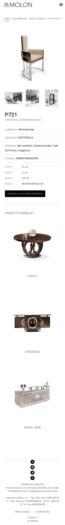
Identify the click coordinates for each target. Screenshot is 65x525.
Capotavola (25, 137)
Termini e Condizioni (32, 518)
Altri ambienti (24, 145)
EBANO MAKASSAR (27, 158)
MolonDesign (26, 129)
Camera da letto (42, 145)
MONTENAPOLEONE (33, 183)
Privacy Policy (22, 511)
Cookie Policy (43, 511)
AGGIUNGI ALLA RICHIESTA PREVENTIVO (25, 194)
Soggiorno (24, 150)
